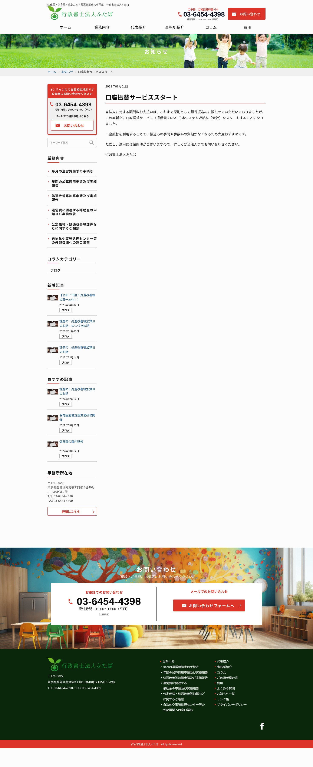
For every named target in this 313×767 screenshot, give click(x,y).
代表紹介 (138, 27)
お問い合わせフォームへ (212, 605)
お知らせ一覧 (226, 693)
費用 (247, 27)
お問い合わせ (250, 13)
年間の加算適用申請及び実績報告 (74, 183)
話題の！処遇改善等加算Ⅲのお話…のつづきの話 (77, 323)
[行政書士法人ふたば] (81, 13)
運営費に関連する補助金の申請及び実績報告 (74, 212)
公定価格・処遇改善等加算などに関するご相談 (74, 226)
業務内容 (102, 27)
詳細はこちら (71, 511)
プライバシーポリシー (232, 704)
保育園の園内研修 (71, 441)
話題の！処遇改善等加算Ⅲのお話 (77, 349)
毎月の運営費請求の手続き (72, 171)
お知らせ (67, 72)
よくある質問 (226, 688)
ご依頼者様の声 (227, 677)
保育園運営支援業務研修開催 (77, 417)
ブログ (55, 270)
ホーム (65, 27)
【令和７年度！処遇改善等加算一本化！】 (77, 297)
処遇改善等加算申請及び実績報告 (74, 197)
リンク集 (223, 699)
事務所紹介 (174, 27)
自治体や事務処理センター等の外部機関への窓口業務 (74, 240)
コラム (211, 27)
